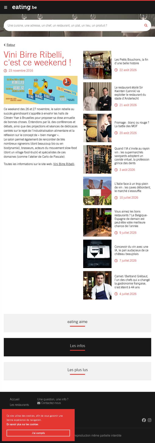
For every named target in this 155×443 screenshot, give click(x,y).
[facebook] (144, 420)
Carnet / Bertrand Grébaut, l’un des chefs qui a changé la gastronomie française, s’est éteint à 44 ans (132, 281)
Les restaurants (19, 405)
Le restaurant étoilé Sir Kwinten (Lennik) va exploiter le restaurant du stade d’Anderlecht (130, 93)
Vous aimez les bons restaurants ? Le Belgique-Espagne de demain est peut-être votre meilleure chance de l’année (131, 219)
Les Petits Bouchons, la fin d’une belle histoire (131, 61)
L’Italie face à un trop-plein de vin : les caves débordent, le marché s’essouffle (133, 187)
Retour (11, 45)
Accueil (14, 399)
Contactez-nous (51, 403)
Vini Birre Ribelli (63, 164)
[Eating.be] (24, 7)
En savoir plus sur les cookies (22, 424)
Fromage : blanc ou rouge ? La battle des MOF (132, 124)
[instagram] (149, 420)
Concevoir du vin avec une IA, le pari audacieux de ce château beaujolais (131, 250)
